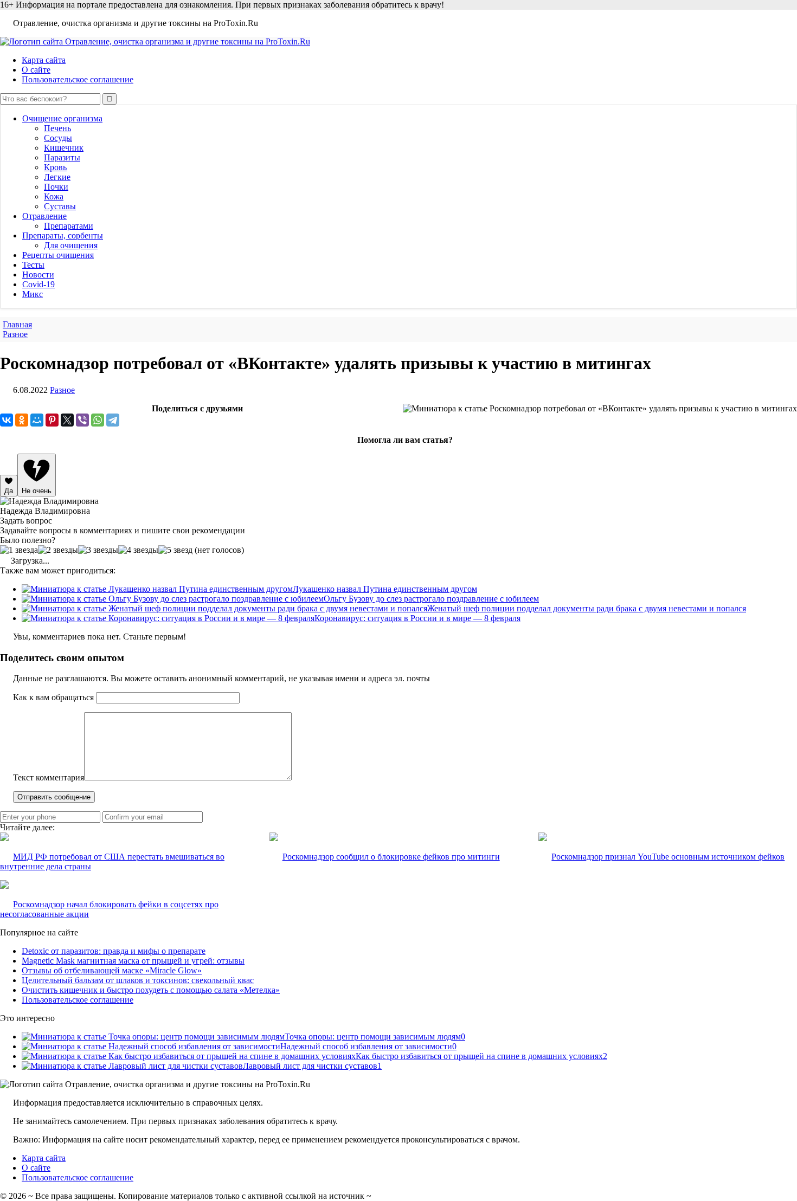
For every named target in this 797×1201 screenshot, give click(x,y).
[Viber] (82, 420)
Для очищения (71, 245)
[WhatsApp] (97, 420)
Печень (57, 128)
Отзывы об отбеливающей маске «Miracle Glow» (112, 970)
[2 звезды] (58, 550)
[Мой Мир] (36, 420)
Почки (56, 186)
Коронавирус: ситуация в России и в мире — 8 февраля (417, 618)
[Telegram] (112, 420)
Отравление (44, 216)
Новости (38, 274)
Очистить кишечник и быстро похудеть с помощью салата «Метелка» (151, 990)
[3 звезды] (98, 550)
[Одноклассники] (21, 420)
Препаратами (68, 225)
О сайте (36, 69)
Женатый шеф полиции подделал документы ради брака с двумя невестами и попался (586, 608)
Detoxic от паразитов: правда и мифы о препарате (113, 950)
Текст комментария (48, 777)
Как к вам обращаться (53, 697)
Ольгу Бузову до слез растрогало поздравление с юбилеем (431, 598)
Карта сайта (44, 59)
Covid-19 (38, 284)
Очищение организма (62, 118)
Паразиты (62, 157)
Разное (62, 390)
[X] (67, 420)
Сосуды (58, 138)
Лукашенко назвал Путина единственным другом (385, 588)
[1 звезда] (19, 550)
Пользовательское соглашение (77, 79)
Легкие (57, 177)
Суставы (60, 206)
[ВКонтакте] (6, 420)
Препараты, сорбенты (62, 235)
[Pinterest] (52, 420)
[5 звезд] (175, 550)
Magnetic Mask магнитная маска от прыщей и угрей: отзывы (133, 960)
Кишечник (63, 147)
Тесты (33, 264)
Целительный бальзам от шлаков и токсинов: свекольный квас (138, 980)
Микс (32, 294)
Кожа (53, 196)
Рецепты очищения (58, 255)
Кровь (55, 167)
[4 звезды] (138, 550)
